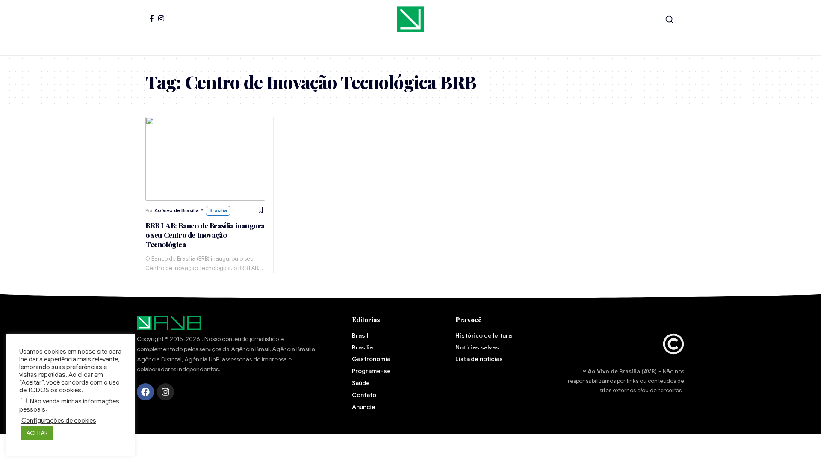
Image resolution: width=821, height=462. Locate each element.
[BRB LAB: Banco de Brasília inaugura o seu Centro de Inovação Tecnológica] (205, 159)
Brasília (218, 210)
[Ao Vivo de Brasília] (410, 19)
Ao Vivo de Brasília (176, 210)
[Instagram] (161, 18)
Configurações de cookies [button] (58, 420)
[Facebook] (152, 18)
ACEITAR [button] (37, 433)
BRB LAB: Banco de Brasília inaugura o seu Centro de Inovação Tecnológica (205, 235)
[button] (669, 19)
